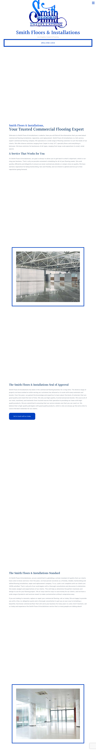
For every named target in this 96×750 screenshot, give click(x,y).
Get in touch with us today (22, 416)
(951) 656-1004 (48, 43)
